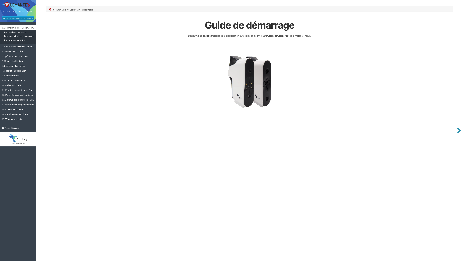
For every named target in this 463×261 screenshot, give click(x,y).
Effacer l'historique (11, 128)
